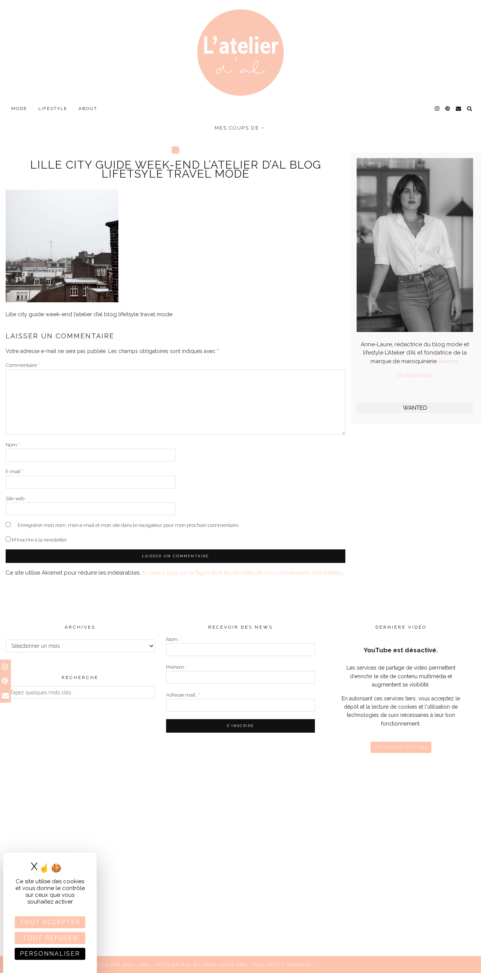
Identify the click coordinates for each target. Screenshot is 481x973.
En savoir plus (415, 375)
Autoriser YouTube (401, 747)
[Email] (459, 108)
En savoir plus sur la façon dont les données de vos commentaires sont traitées (242, 572)
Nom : (173, 639)
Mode (19, 108)
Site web (15, 498)
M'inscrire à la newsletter (39, 540)
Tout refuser (50, 937)
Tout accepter (50, 922)
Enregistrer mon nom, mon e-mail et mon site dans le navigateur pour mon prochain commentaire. (128, 525)
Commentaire (22, 365)
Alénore (448, 361)
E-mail (14, 471)
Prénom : (176, 667)
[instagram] (437, 108)
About (88, 108)
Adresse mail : (183, 695)
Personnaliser (50, 953)
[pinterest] (448, 108)
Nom (13, 445)
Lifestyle (52, 108)
